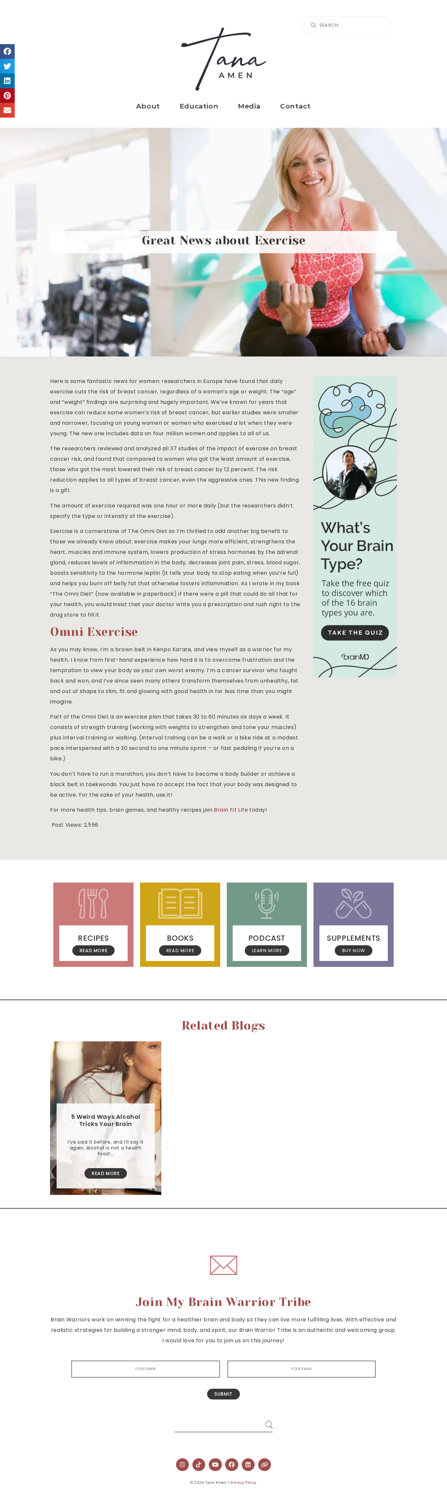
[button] (7, 51)
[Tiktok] (199, 1464)
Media (249, 106)
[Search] (263, 1422)
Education (199, 106)
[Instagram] (182, 1464)
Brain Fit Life (231, 810)
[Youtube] (215, 1464)
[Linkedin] (248, 1464)
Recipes (93, 938)
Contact (295, 106)
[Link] (264, 1464)
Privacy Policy (243, 1482)
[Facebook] (231, 1464)
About (148, 106)
